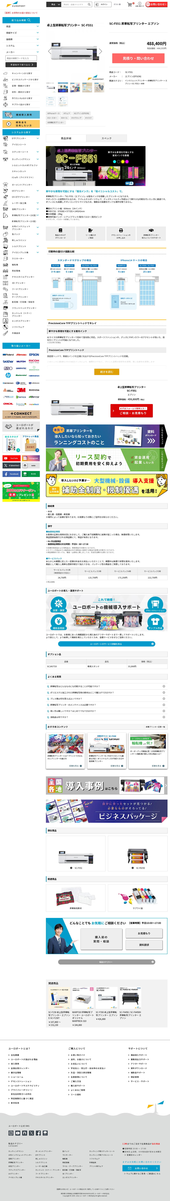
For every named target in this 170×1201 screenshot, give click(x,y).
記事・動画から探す (21, 85)
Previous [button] (49, 51)
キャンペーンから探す (22, 73)
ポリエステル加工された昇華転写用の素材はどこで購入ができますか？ (80, 692)
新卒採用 (15, 1103)
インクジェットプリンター (135, 80)
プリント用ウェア (96, 1166)
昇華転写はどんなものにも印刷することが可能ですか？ (73, 686)
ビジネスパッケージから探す (25, 79)
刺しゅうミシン (19, 240)
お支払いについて (79, 1063)
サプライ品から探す (21, 104)
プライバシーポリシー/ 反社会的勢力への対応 (21, 1092)
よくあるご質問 (78, 1090)
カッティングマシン (21, 159)
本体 (142, 83)
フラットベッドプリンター (24, 308)
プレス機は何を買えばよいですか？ (64, 698)
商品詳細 (66, 138)
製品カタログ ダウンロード (60, 236)
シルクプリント (19, 246)
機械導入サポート (139, 1055)
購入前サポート (78, 1085)
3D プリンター (19, 283)
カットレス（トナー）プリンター (48, 1170)
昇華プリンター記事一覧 (155, 727)
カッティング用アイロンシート (101, 1155)
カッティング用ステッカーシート (102, 1151)
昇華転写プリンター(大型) (24, 215)
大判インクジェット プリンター (21, 228)
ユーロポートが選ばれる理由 (24, 1059)
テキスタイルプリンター (23, 277)
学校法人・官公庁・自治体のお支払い (88, 1068)
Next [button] (100, 51)
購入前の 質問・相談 (101, 939)
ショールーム (17, 1077)
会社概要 (15, 1055)
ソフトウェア (18, 327)
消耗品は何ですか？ (57, 717)
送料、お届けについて (81, 1059)
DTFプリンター (19, 138)
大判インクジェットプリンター (20, 1155)
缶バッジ (16, 234)
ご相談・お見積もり (133, 411)
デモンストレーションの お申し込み (121, 236)
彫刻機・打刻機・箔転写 (23, 302)
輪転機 (15, 264)
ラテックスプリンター (17, 1170)
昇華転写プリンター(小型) (24, 221)
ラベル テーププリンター (20, 295)
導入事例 (15, 1063)
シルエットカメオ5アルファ (25, 165)
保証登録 (135, 1077)
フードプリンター (20, 289)
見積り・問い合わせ (138, 58)
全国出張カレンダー (20, 1068)
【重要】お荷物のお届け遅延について (21, 12)
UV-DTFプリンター (21, 197)
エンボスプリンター (21, 321)
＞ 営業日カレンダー (133, 1155)
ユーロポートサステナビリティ (25, 1085)
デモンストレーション (21, 1081)
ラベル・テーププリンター (72, 1166)
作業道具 (16, 333)
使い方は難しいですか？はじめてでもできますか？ (71, 710)
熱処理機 (16, 270)
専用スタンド (93, 666)
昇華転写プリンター (156, 80)
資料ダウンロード (139, 1068)
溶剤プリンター (19, 209)
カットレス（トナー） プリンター (22, 314)
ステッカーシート (20, 151)
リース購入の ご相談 (91, 236)
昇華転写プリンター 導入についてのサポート (151, 236)
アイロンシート (19, 144)
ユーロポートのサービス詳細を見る (106, 643)
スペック (107, 138)
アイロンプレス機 (20, 252)
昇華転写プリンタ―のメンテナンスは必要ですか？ (71, 704)
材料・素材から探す (21, 92)
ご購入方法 (76, 1081)
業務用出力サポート (140, 1059)
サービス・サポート (140, 1081)
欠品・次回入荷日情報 (81, 1072)
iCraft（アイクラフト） (23, 177)
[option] (75, 51)
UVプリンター (18, 190)
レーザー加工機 (19, 203)
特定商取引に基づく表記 (22, 1098)
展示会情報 (16, 1072)
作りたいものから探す (22, 98)
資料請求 (144, 945)
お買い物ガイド (78, 1055)
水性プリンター (14, 1166)
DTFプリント (40, 1155)
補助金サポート (138, 1072)
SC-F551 (135, 83)
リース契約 (76, 1094)
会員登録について (79, 1077)
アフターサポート (139, 1063)
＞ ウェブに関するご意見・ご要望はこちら (142, 1173)
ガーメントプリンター (22, 184)
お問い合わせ (141, 1168)
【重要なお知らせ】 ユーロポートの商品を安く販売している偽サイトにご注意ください (85, 1189)
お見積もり (144, 933)
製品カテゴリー (105, 962)
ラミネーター (18, 258)
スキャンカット (19, 171)
